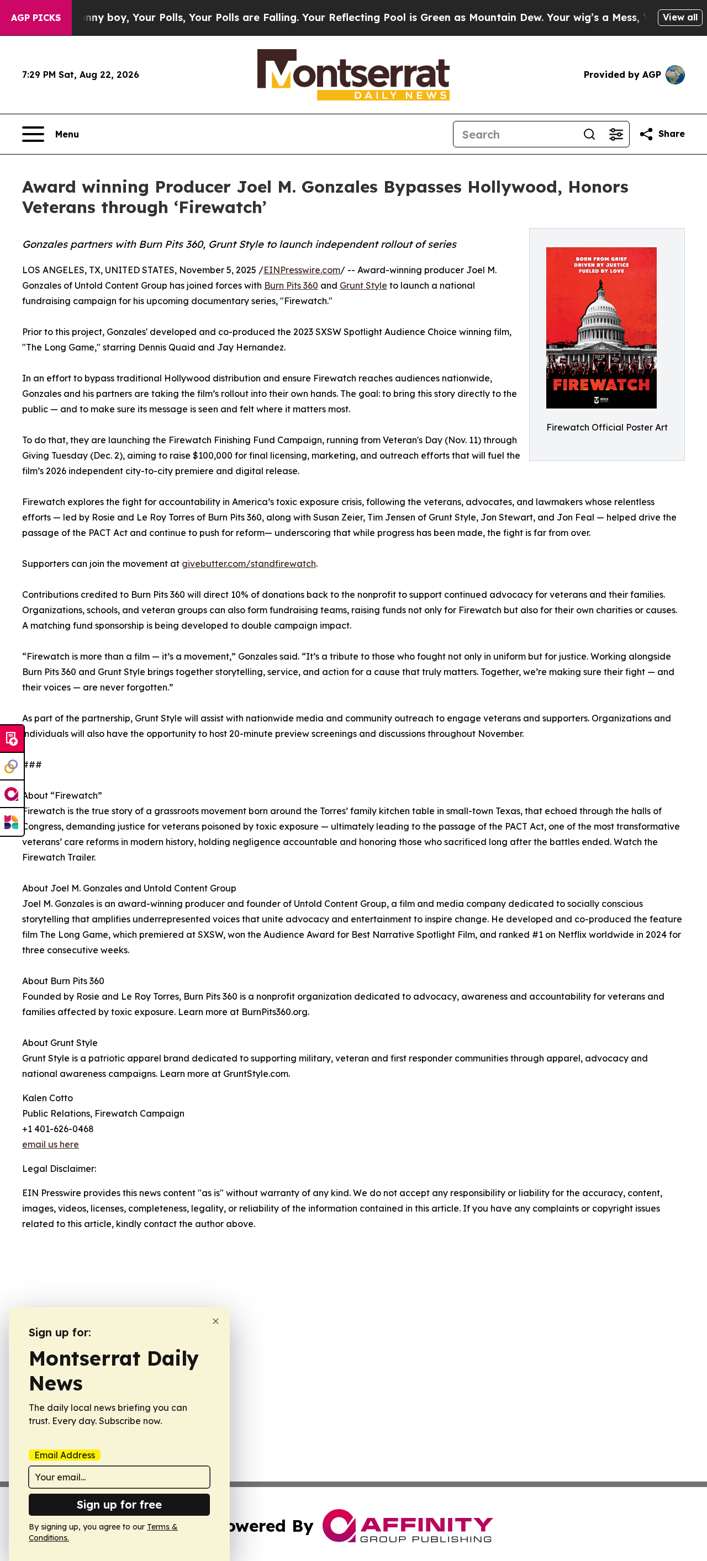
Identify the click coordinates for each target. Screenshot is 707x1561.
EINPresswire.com (301, 269)
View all (680, 17)
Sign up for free (119, 1504)
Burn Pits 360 (291, 285)
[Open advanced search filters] (616, 134)
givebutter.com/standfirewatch (249, 563)
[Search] (589, 134)
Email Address (64, 1455)
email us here (50, 1144)
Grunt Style (363, 285)
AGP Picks (36, 17)
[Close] (215, 1321)
